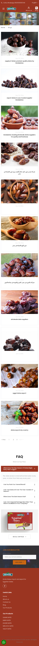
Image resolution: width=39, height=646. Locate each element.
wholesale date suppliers (19, 319)
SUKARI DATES (7, 617)
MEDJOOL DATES (8, 626)
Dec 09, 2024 (19, 243)
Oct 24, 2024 (19, 132)
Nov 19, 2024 (19, 206)
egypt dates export (19, 393)
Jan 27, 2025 (19, 427)
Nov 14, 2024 (19, 169)
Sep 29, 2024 (19, 95)
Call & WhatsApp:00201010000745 (14, 3)
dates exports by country (19, 430)
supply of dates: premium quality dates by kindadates (19, 62)
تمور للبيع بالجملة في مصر (19, 245)
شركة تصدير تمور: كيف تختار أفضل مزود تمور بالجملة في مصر (19, 173)
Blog (4, 605)
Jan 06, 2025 (19, 317)
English (34, 3)
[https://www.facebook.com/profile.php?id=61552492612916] (5, 586)
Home (3, 27)
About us (6, 599)
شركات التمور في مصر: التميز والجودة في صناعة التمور (20, 282)
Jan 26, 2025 (19, 391)
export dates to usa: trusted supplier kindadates (19, 99)
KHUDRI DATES (7, 623)
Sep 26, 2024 (19, 58)
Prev (4, 440)
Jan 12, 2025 (19, 354)
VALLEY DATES (7, 629)
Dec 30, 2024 (19, 280)
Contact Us (6, 602)
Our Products (7, 608)
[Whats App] (3, 643)
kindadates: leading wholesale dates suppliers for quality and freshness (19, 136)
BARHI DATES (7, 620)
